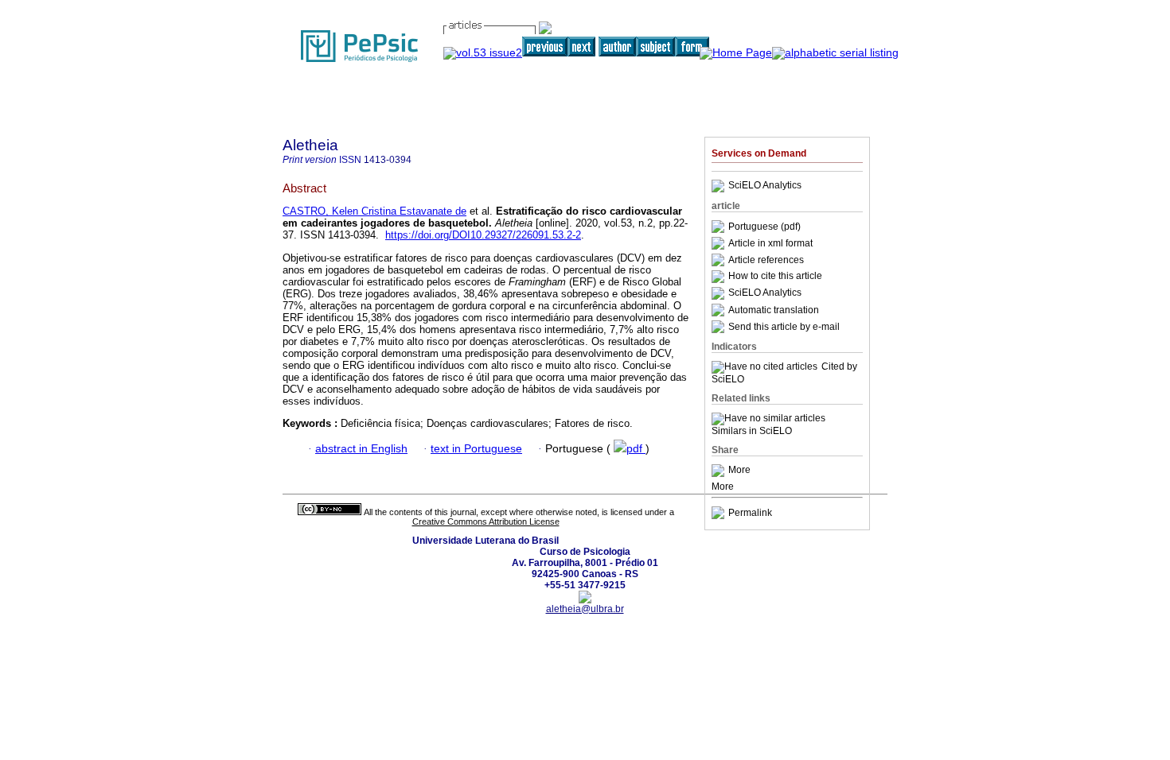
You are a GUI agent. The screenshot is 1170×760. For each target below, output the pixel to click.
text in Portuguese (476, 449)
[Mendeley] (720, 470)
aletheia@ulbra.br (585, 609)
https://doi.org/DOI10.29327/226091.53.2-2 (483, 235)
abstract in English (361, 449)
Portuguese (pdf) (764, 226)
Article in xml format (770, 243)
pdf (635, 449)
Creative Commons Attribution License (486, 521)
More (739, 470)
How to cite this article (775, 276)
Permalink (750, 512)
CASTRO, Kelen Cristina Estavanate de (374, 211)
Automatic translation (773, 310)
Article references (766, 260)
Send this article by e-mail (784, 326)
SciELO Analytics (764, 186)
